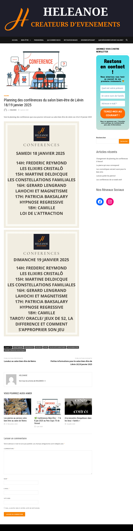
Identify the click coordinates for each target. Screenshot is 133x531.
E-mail (7, 488)
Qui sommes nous (54, 40)
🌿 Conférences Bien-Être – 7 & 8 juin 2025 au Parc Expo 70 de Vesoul (47, 421)
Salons (6, 96)
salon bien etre (73, 347)
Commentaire (9, 449)
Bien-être (25, 40)
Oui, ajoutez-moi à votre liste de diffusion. (22, 508)
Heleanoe (38, 347)
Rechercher (101, 137)
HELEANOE (13, 110)
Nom (6, 479)
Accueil (15, 40)
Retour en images (71, 40)
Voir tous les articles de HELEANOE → (32, 381)
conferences (28, 347)
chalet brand (17, 347)
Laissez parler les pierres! (106, 176)
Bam (46, 528)
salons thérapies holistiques (15, 350)
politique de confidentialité (114, 123)
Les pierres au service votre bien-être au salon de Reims (15, 419)
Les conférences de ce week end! (109, 179)
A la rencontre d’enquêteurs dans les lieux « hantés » (78, 419)
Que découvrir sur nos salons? (110, 40)
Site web (7, 498)
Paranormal (39, 40)
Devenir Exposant (88, 40)
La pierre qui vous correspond (107, 165)
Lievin (45, 347)
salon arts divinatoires (57, 347)
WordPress (38, 528)
